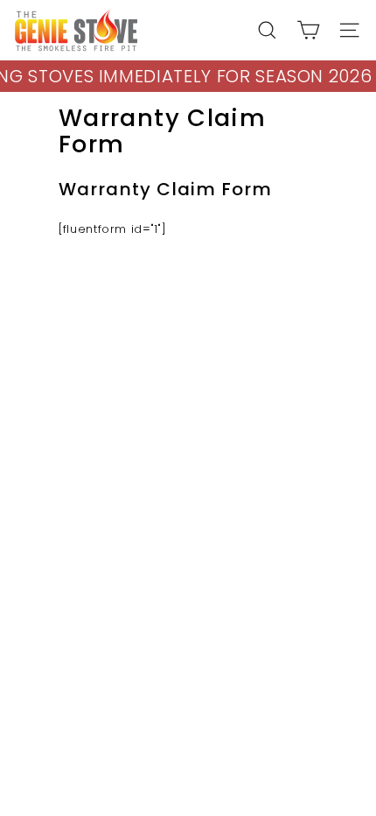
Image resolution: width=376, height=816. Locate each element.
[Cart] (308, 30)
